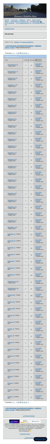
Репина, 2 (10, 396)
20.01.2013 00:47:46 (38, 172)
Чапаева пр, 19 (12, 213)
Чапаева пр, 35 (12, 166)
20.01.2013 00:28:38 (38, 213)
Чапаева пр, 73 (12, 146)
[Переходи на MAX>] (14, 422)
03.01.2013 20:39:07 (38, 247)
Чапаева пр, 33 (12, 173)
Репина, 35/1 (11, 295)
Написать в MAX (40, 439)
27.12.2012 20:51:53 (38, 315)
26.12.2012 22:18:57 (38, 396)
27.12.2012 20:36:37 (38, 335)
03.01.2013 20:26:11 (38, 274)
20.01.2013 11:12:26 (38, 145)
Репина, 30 (11, 322)
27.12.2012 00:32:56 (38, 362)
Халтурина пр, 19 (13, 64)
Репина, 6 (10, 383)
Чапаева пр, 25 (12, 193)
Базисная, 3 (11, 274)
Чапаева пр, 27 (12, 186)
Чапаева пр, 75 (12, 139)
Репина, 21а (11, 301)
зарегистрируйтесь (27, 42)
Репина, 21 (11, 356)
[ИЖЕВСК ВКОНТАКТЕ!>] (35, 422)
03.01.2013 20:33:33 (38, 260)
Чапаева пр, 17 (12, 220)
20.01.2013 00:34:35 (38, 200)
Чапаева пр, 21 (12, 207)
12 (22, 53)
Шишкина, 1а (11, 234)
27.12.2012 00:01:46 (38, 369)
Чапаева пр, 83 (12, 112)
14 (26, 53)
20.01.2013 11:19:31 (38, 132)
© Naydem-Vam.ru (25, 434)
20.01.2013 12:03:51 (38, 78)
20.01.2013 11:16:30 (38, 138)
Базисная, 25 (11, 240)
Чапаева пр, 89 (12, 91)
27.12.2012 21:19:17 (38, 301)
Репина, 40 (11, 315)
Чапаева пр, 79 (12, 125)
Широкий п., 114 (12, 227)
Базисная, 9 (11, 254)
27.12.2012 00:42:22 (38, 355)
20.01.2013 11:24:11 (38, 125)
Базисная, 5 (11, 268)
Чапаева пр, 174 (12, 78)
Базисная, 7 (11, 261)
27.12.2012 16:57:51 (38, 349)
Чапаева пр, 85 (12, 105)
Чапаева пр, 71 (12, 152)
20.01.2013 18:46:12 (38, 71)
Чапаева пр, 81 (12, 119)
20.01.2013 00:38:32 (38, 193)
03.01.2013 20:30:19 (38, 267)
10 (18, 53)
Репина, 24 (11, 342)
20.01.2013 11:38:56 (38, 105)
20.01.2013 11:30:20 (38, 118)
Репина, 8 (10, 376)
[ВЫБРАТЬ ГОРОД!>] (25, 422)
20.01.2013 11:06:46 (38, 159)
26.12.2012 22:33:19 (38, 389)
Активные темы (9, 28)
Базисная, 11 (11, 247)
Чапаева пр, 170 (12, 85)
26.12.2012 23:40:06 (38, 376)
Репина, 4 (10, 389)
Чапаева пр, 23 (12, 200)
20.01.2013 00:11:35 (38, 227)
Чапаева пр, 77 (12, 132)
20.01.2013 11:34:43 (38, 111)
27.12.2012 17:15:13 (38, 342)
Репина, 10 (11, 369)
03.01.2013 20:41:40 (38, 240)
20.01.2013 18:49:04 (38, 64)
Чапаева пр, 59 (12, 159)
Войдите (16, 42)
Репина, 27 (11, 329)
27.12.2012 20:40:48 (38, 328)
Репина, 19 (11, 362)
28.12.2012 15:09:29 (38, 288)
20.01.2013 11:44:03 (38, 98)
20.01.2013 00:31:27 (38, 206)
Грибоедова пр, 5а (13, 288)
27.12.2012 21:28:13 (38, 294)
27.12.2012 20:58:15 (38, 308)
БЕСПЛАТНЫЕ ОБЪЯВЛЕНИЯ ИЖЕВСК (19, 46)
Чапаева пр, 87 (12, 98)
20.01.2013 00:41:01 (38, 186)
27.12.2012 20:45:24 (38, 321)
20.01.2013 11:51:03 (38, 84)
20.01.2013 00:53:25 (38, 166)
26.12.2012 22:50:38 (38, 382)
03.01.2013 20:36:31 (38, 254)
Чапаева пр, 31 (12, 179)
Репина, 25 (11, 335)
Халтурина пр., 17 (13, 71)
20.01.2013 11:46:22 (38, 91)
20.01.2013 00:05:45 (38, 233)
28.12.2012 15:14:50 (38, 281)
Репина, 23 (11, 349)
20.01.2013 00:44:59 (38, 179)
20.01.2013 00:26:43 (38, 220)
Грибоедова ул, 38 (13, 281)
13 (24, 53)
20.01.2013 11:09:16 (38, 152)
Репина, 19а (11, 308)
